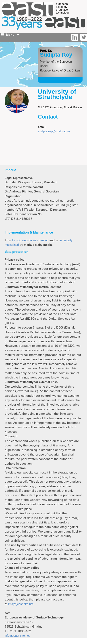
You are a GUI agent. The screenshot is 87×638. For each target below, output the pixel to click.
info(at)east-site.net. (21, 604)
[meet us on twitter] (83, 37)
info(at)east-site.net (17, 635)
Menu (10, 34)
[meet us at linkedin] (75, 37)
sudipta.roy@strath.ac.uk (54, 131)
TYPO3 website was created (30, 240)
